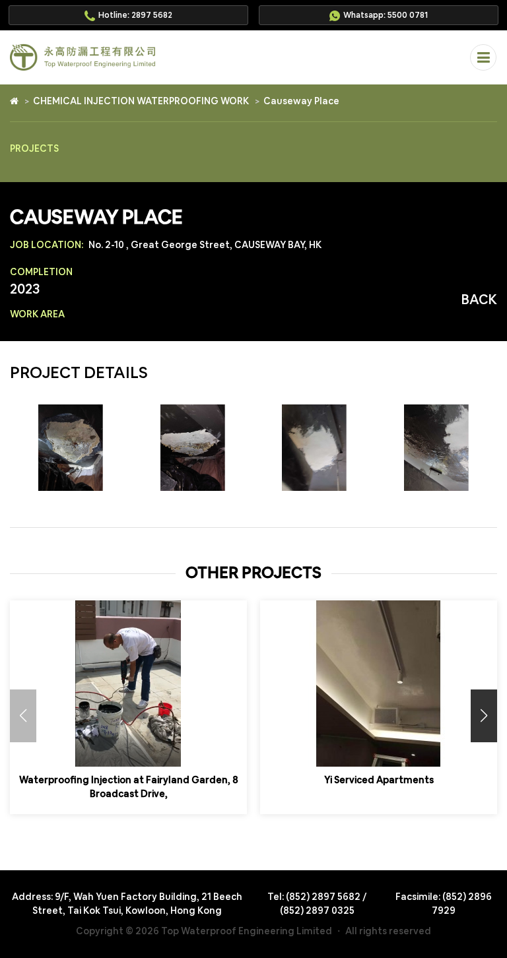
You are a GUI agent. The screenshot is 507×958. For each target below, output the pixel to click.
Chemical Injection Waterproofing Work (141, 101)
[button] (484, 715)
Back (479, 299)
